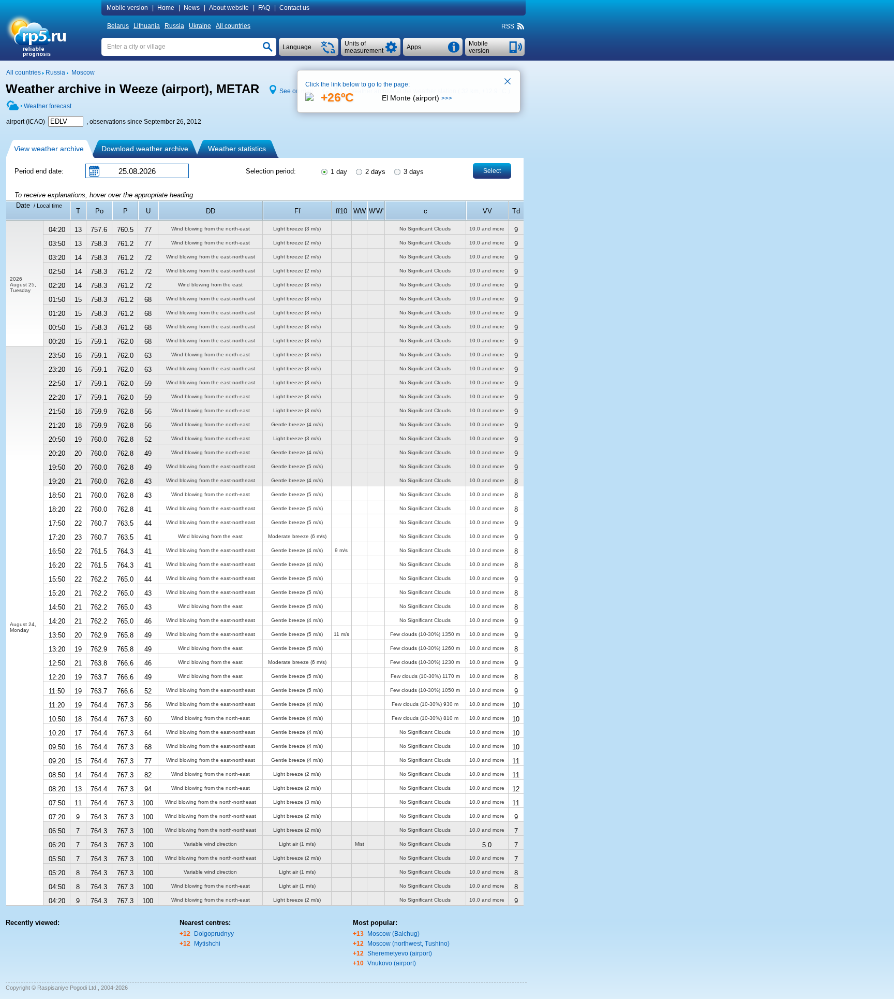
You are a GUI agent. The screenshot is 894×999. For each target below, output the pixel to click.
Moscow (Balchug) (393, 933)
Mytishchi (207, 943)
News (192, 7)
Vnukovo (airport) (391, 963)
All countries (233, 26)
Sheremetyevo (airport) (399, 953)
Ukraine (200, 26)
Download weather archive (144, 148)
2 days (374, 172)
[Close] (508, 82)
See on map (296, 91)
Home (165, 7)
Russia (174, 26)
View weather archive (49, 148)
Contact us (294, 7)
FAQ (264, 7)
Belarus (118, 26)
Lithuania (146, 26)
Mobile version (127, 7)
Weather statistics (237, 148)
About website (229, 7)
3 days (412, 172)
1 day (338, 172)
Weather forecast (47, 106)
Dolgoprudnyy (214, 933)
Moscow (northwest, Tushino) (408, 943)
